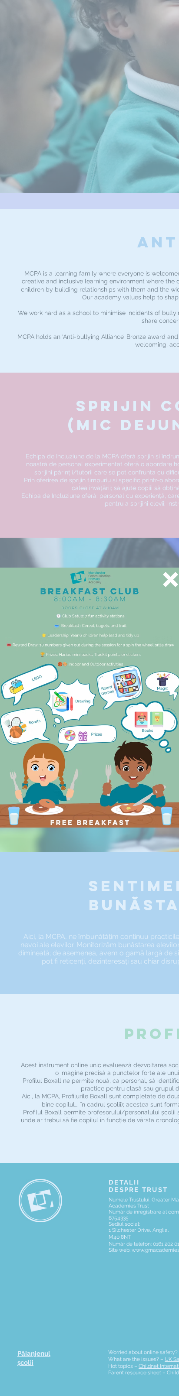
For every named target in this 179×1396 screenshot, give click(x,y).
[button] (170, 579)
